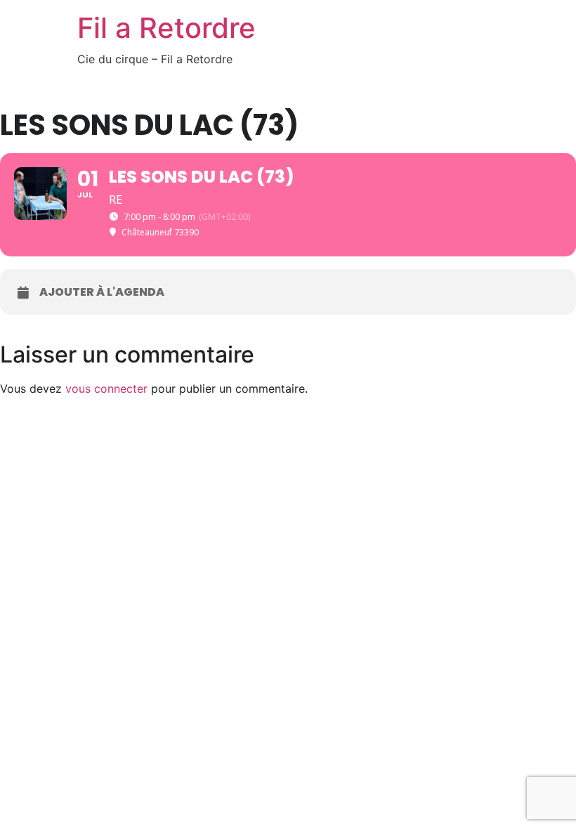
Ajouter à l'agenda (101, 292)
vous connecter (106, 388)
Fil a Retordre (166, 28)
